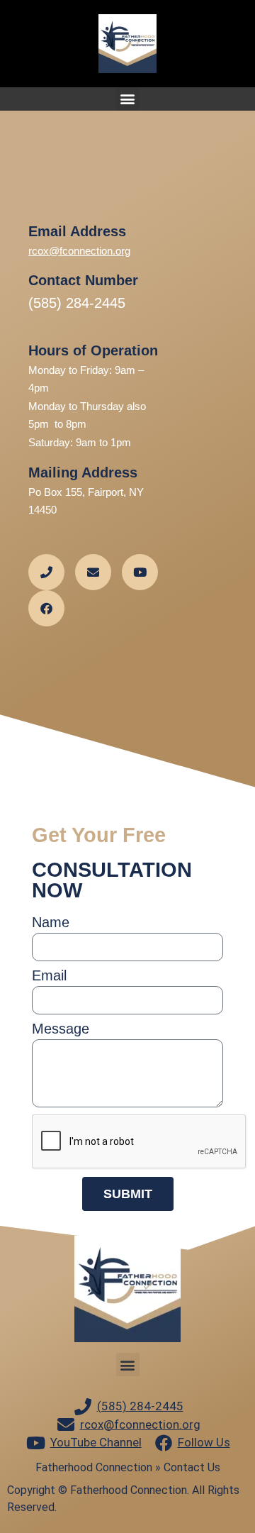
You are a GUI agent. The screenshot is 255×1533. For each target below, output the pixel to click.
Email (49, 975)
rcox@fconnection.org (79, 251)
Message (60, 1029)
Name (50, 922)
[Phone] (46, 572)
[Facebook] (46, 608)
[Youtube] (140, 572)
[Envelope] (93, 572)
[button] (128, 99)
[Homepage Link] (127, 43)
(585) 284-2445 (76, 303)
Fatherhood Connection (93, 1467)
